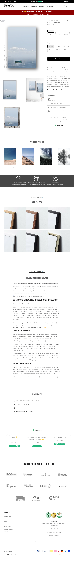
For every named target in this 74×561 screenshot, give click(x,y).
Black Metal (66, 50)
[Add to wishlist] (68, 20)
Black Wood (51, 50)
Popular (41, 6)
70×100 (66, 34)
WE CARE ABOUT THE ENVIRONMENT (55, 99)
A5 (51, 31)
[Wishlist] (64, 6)
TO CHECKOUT (65, 1)
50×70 (58, 34)
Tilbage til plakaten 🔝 (37, 197)
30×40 (66, 31)
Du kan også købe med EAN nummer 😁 (49, 554)
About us (6, 521)
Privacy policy (7, 526)
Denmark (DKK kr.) (9, 554)
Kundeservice (7, 516)
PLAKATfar (60, 557)
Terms (5, 524)
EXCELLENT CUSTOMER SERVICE (58, 107)
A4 (58, 31)
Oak (58, 46)
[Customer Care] (67, 6)
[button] (8, 1)
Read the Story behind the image (57, 89)
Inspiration (49, 6)
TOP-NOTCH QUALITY (56, 103)
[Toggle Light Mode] (4, 21)
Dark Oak (66, 46)
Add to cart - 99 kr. (58, 59)
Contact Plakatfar (8, 529)
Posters (25, 6)
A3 (51, 34)
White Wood (58, 50)
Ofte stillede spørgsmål (10, 519)
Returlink (6, 531)
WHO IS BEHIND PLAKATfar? (57, 111)
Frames (33, 6)
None (51, 46)
